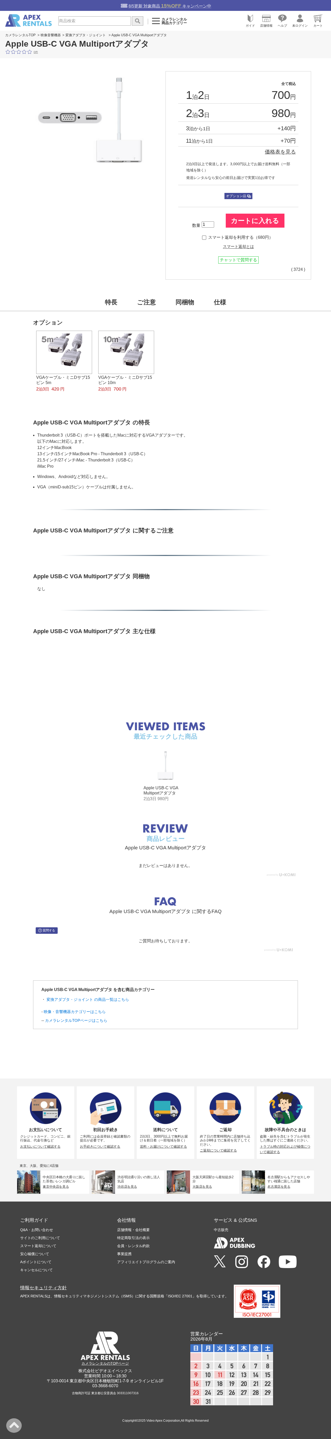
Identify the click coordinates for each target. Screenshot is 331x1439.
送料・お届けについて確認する (163, 1146)
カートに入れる (255, 221)
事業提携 (124, 1254)
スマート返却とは (238, 246)
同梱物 (185, 302)
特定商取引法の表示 (133, 1238)
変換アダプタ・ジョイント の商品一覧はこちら (88, 999)
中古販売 (221, 1230)
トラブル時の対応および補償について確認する (285, 1149)
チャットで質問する (238, 260)
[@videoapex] (264, 1262)
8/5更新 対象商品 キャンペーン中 (170, 6)
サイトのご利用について (40, 1238)
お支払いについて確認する (40, 1146)
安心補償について (34, 1254)
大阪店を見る (202, 1186)
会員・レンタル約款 (133, 1246)
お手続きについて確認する (100, 1146)
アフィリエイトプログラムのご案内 (146, 1262)
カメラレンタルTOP (20, 35)
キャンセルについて (36, 1270)
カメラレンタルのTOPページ (105, 1363)
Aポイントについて (35, 1262)
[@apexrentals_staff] (241, 1262)
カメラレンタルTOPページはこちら (76, 1020)
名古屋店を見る (278, 1186)
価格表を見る (280, 152)
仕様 (220, 302)
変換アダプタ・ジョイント (85, 35)
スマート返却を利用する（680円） (240, 237)
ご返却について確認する (218, 1150)
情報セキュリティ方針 (43, 1287)
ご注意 (146, 302)
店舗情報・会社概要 (133, 1230)
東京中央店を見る (56, 1186)
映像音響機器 (51, 35)
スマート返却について (38, 1246)
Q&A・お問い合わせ (36, 1230)
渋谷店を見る (127, 1186)
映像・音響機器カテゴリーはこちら (75, 1011)
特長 (111, 302)
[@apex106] (220, 1261)
